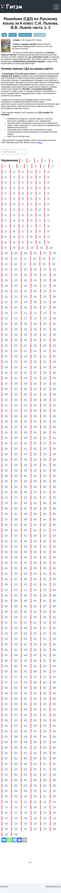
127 (6, 274)
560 (15, 666)
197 (44, 334)
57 (23, 209)
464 (15, 579)
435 (25, 552)
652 (35, 747)
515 (44, 622)
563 (44, 666)
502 (35, 611)
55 (6, 209)
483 (25, 595)
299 (44, 427)
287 (44, 416)
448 (35, 562)
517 (6, 628)
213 (25, 351)
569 (44, 671)
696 (54, 785)
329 (44, 454)
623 (44, 720)
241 (6, 378)
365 (44, 486)
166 (35, 307)
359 (44, 481)
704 (15, 796)
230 (15, 367)
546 (54, 649)
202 (35, 340)
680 (15, 774)
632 (15, 731)
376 (35, 497)
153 (25, 296)
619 (6, 720)
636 (54, 731)
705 (25, 796)
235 (6, 372)
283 (6, 416)
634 (35, 731)
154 (35, 296)
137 (44, 280)
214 (35, 351)
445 (6, 562)
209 (44, 345)
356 (15, 481)
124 (35, 269)
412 (35, 530)
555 (25, 660)
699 (25, 791)
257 (44, 389)
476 (15, 590)
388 (35, 508)
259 (6, 394)
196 (35, 334)
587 (44, 687)
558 (54, 660)
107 (44, 253)
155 (44, 296)
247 (6, 383)
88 (31, 236)
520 (35, 628)
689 (44, 780)
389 (44, 508)
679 (6, 774)
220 (35, 356)
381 (25, 503)
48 (48, 198)
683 (44, 774)
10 (35, 166)
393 (25, 514)
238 (35, 372)
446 (15, 562)
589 (6, 693)
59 (40, 209)
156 (54, 296)
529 (6, 638)
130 (35, 274)
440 (15, 557)
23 (40, 177)
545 (44, 649)
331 (6, 459)
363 (25, 486)
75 (23, 226)
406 (35, 524)
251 (44, 383)
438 (54, 552)
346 (35, 470)
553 (6, 660)
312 (54, 438)
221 (44, 356)
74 (14, 226)
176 (15, 318)
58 (31, 209)
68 (14, 220)
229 (6, 367)
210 (54, 345)
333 (25, 459)
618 (54, 715)
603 (25, 704)
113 (44, 258)
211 (6, 351)
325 (6, 454)
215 (44, 351)
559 (6, 666)
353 (44, 476)
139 (6, 285)
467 (44, 579)
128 (15, 274)
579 (25, 682)
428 (15, 546)
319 (6, 448)
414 (54, 530)
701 (44, 791)
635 (44, 731)
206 (15, 345)
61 (6, 215)
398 (15, 519)
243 (25, 378)
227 (44, 361)
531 (25, 638)
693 (25, 785)
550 (35, 655)
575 (44, 677)
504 (54, 611)
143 (44, 285)
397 (6, 519)
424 (35, 541)
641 (44, 736)
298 (35, 427)
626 (15, 725)
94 (31, 242)
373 (6, 497)
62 (14, 215)
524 (15, 633)
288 (54, 416)
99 (23, 247)
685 (6, 780)
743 (44, 829)
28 (31, 182)
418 (35, 535)
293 (44, 421)
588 (54, 687)
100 (31, 247)
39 (23, 193)
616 (35, 715)
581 (44, 682)
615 (25, 715)
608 (15, 709)
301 (6, 432)
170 (15, 313)
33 (23, 188)
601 (6, 704)
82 (31, 231)
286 (35, 416)
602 (15, 704)
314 (15, 443)
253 (6, 389)
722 (15, 812)
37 (6, 193)
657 (25, 753)
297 (25, 427)
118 (34, 264)
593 (44, 693)
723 (25, 812)
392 (15, 514)
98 (14, 247)
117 (25, 264)
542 (15, 649)
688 (35, 780)
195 (25, 334)
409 (6, 530)
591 (25, 693)
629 (44, 725)
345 (25, 470)
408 (54, 524)
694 (35, 785)
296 (15, 427)
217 (6, 356)
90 (48, 236)
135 (25, 280)
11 (44, 166)
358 (35, 481)
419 (44, 535)
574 (35, 677)
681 (25, 774)
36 (48, 188)
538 (35, 644)
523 (6, 633)
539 (44, 644)
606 (54, 704)
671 (44, 764)
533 (44, 638)
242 (15, 378)
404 (15, 524)
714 (54, 802)
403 (6, 524)
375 (25, 497)
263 (44, 394)
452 (15, 568)
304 (35, 432)
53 (40, 204)
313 (6, 443)
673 (6, 769)
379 (6, 503)
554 (15, 660)
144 (54, 285)
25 (6, 182)
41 (40, 193)
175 (6, 318)
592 (35, 693)
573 (25, 677)
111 (25, 258)
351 (25, 476)
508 (35, 617)
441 (25, 557)
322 (35, 448)
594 (54, 693)
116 (15, 264)
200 (15, 340)
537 (25, 644)
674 (15, 769)
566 (15, 671)
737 (44, 823)
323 (44, 448)
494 (15, 606)
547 (6, 655)
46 (31, 198)
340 (35, 465)
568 (35, 671)
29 (40, 182)
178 (35, 318)
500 (15, 611)
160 (35, 302)
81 (23, 231)
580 (35, 682)
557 (44, 660)
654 (54, 747)
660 (54, 753)
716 (15, 807)
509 (44, 617)
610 (35, 709)
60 (48, 209)
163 (6, 307)
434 (15, 552)
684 (54, 774)
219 (25, 356)
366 (54, 486)
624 (54, 720)
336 (54, 459)
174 (54, 313)
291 (25, 421)
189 (25, 329)
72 (48, 220)
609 (25, 709)
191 (44, 329)
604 (35, 704)
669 (25, 764)
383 (44, 503)
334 (35, 459)
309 (25, 438)
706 (35, 796)
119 (44, 264)
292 (35, 421)
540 (54, 644)
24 (48, 177)
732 (54, 818)
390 (54, 508)
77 (40, 226)
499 (6, 611)
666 (54, 758)
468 (54, 579)
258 (54, 389)
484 (35, 595)
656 (15, 753)
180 (54, 318)
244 (35, 378)
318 (54, 443)
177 (25, 318)
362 (15, 486)
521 (44, 628)
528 (54, 633)
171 (25, 313)
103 (6, 253)
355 (6, 481)
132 (54, 274)
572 (15, 677)
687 (25, 780)
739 (6, 829)
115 (6, 264)
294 (54, 421)
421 (6, 541)
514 (35, 622)
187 (6, 329)
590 (15, 693)
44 (14, 198)
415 (6, 535)
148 (35, 291)
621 (25, 720)
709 (6, 802)
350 (15, 476)
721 (6, 812)
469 (6, 584)
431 (44, 546)
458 (15, 573)
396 (54, 514)
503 (44, 611)
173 (44, 313)
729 (25, 818)
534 (54, 638)
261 (25, 394)
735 (25, 823)
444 (54, 557)
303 (25, 432)
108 (54, 253)
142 (35, 285)
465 (25, 579)
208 (35, 345)
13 (6, 171)
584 (15, 687)
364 (35, 486)
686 (15, 780)
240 (54, 372)
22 (31, 177)
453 (25, 568)
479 (44, 590)
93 (23, 242)
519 (25, 628)
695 (44, 785)
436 (35, 552)
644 (15, 742)
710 (15, 802)
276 (54, 405)
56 (14, 209)
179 (44, 318)
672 (54, 764)
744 (54, 829)
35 (40, 188)
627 (25, 725)
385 (6, 508)
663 (25, 758)
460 (35, 573)
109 (6, 258)
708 (54, 796)
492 (54, 600)
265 (6, 400)
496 (35, 606)
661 (6, 758)
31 (6, 188)
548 (15, 655)
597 (25, 698)
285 (25, 416)
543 (25, 649)
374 (15, 497)
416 (15, 535)
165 (25, 307)
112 (34, 258)
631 (6, 731)
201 (25, 340)
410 (15, 530)
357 (25, 481)
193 (6, 334)
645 (25, 742)
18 (48, 171)
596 (15, 698)
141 (25, 285)
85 (6, 236)
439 (6, 557)
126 (54, 269)
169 (6, 313)
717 (25, 807)
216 (54, 351)
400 (35, 519)
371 (44, 492)
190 (35, 329)
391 (6, 514)
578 (15, 682)
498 (54, 606)
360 (54, 481)
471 (25, 584)
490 (35, 600)
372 (54, 492)
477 (25, 590)
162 (54, 302)
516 (54, 622)
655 (6, 753)
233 (44, 367)
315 (25, 443)
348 (54, 470)
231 (25, 367)
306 (54, 432)
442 (35, 557)
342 (54, 465)
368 (15, 492)
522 (54, 628)
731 (44, 818)
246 (54, 378)
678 (54, 769)
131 (44, 274)
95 (40, 242)
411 (25, 530)
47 (40, 198)
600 (54, 698)
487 (6, 600)
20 (14, 177)
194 (15, 334)
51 (23, 204)
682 (35, 774)
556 (35, 660)
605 (44, 704)
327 (25, 454)
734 (15, 823)
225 (25, 361)
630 (54, 725)
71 (40, 220)
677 (44, 769)
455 (44, 568)
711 (25, 802)
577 (6, 682)
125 (44, 269)
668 (15, 764)
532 (35, 638)
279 (25, 410)
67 (6, 220)
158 (15, 302)
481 (6, 595)
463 (6, 579)
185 (44, 323)
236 (15, 372)
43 (6, 198)
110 (15, 258)
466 (35, 579)
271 (6, 405)
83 (40, 231)
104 (15, 253)
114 (53, 258)
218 (15, 356)
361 (6, 486)
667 (6, 764)
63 (23, 215)
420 (54, 535)
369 (25, 492)
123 (25, 269)
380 (15, 503)
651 (25, 747)
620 (15, 720)
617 (44, 715)
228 (54, 361)
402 (54, 519)
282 (54, 410)
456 (54, 568)
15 (23, 171)
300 (54, 427)
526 (35, 633)
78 (48, 226)
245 (44, 378)
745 (6, 834)
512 (15, 622)
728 (15, 818)
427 (6, 546)
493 (6, 606)
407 (44, 524)
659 (44, 753)
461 (44, 573)
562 (35, 666)
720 (54, 807)
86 (14, 236)
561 (25, 666)
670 (35, 764)
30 (48, 182)
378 (54, 497)
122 (15, 269)
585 (25, 687)
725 (44, 812)
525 (25, 633)
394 (35, 514)
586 (35, 687)
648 (54, 742)
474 (54, 584)
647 (44, 742)
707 (44, 796)
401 (44, 519)
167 (44, 307)
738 (54, 823)
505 (6, 617)
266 (15, 400)
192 (54, 329)
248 (15, 383)
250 (35, 383)
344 (15, 470)
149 (44, 291)
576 (54, 677)
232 (35, 367)
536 (15, 644)
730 (35, 818)
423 (25, 541)
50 (14, 204)
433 (6, 552)
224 (15, 361)
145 (6, 291)
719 (44, 807)
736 (35, 823)
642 (54, 736)
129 (25, 274)
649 (6, 747)
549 (25, 655)
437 (44, 552)
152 (15, 296)
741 (25, 829)
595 (6, 698)
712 (35, 802)
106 (35, 253)
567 (25, 671)
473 (44, 584)
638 (15, 736)
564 (54, 666)
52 (31, 204)
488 (15, 600)
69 (23, 220)
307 (6, 438)
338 (15, 465)
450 (54, 562)
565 (6, 671)
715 (6, 807)
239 (44, 372)
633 (25, 731)
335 (44, 459)
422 (15, 541)
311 (44, 438)
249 (25, 383)
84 (48, 231)
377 (44, 497)
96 (48, 242)
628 (35, 725)
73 (6, 226)
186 (54, 323)
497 (44, 606)
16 (31, 171)
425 (44, 541)
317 (44, 443)
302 (15, 432)
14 (14, 171)
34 (31, 188)
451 (6, 568)
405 (25, 524)
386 (15, 508)
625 (6, 725)
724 (35, 812)
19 (6, 177)
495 (25, 606)
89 (40, 236)
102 (51, 247)
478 (35, 590)
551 (44, 655)
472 (35, 584)
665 (44, 758)
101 (41, 247)
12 (52, 166)
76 (31, 226)
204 (54, 340)
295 (6, 427)
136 (35, 280)
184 (35, 323)
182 (15, 323)
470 (15, 584)
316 (35, 443)
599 (44, 698)
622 (35, 720)
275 (44, 405)
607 (6, 709)
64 (31, 215)
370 (35, 492)
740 (15, 829)
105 (25, 253)
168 (54, 307)
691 (6, 785)
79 (6, 231)
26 (14, 182)
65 (40, 215)
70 (31, 220)
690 (54, 780)
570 (54, 671)
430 (35, 546)
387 (25, 508)
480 (54, 590)
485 (44, 595)
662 (15, 758)
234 (54, 367)
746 (15, 834)
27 (23, 182)
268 (35, 400)
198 (54, 334)
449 (44, 562)
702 (54, 791)
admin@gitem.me (53, 886)
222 (54, 356)
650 (15, 747)
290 (15, 421)
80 (14, 231)
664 (35, 758)
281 (44, 410)
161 (44, 302)
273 (25, 405)
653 (44, 747)
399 (25, 519)
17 (40, 171)
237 (25, 372)
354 (54, 476)
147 (25, 291)
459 (25, 573)
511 (6, 622)
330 (54, 454)
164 (15, 307)
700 (35, 791)
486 (54, 595)
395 (44, 514)
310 (35, 438)
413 (44, 530)
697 (6, 791)
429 (25, 546)
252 (54, 383)
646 (35, 742)
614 (15, 715)
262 (35, 394)
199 (6, 340)
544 (35, 649)
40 (31, 193)
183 (25, 323)
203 (44, 340)
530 (15, 638)
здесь (39, 142)
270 (54, 400)
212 (15, 351)
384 (54, 503)
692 (15, 785)
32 (14, 188)
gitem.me (8, 5)
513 (25, 622)
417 (25, 535)
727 (6, 818)
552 (54, 655)
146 (15, 291)
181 (6, 323)
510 (54, 617)
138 (54, 280)
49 (6, 204)
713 (44, 802)
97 (6, 247)
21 (23, 177)
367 (6, 492)
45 (23, 198)
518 (15, 628)
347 (44, 470)
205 (6, 345)
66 (48, 215)
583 (6, 687)
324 (54, 448)
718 (35, 807)
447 (25, 562)
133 (6, 280)
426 (54, 541)
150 (54, 291)
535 (6, 644)
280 (35, 410)
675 (25, 769)
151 (6, 296)
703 (6, 796)
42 (48, 193)
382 (35, 503)
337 (6, 465)
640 (35, 736)
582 (54, 682)
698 (15, 791)
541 (6, 649)
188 (15, 329)
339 (25, 465)
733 (6, 823)
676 (35, 769)
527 (44, 633)
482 (15, 595)
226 (35, 361)
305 (44, 432)
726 (54, 812)
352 (35, 476)
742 (35, 829)
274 (35, 405)
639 (25, 736)
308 (15, 438)
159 (25, 302)
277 (6, 410)
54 (48, 204)
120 (53, 264)
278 (15, 410)
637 (6, 736)
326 (15, 454)
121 (6, 269)
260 (15, 394)
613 (6, 715)
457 (6, 573)
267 (25, 400)
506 (15, 617)
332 (15, 459)
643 (6, 742)
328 (35, 454)
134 (15, 280)
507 (25, 617)
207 (25, 345)
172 (35, 313)
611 (44, 709)
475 (6, 590)
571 (6, 677)
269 (44, 400)
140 (15, 285)
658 (35, 753)
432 (54, 546)
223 (6, 361)
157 (6, 302)
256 (35, 389)
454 (35, 568)
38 (14, 193)
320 (15, 448)
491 (44, 600)
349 (6, 476)
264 (54, 394)
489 (25, 600)
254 (15, 389)
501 (25, 611)
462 (54, 573)
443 (44, 557)
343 (6, 470)
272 (15, 405)
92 (14, 242)
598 (35, 698)
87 (23, 236)
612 (54, 709)
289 (6, 421)
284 (15, 416)
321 (25, 448)
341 (44, 465)
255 (25, 389)
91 (6, 242)
